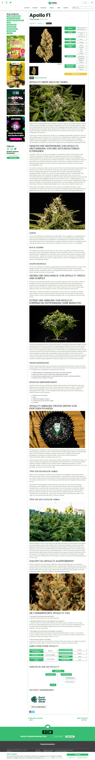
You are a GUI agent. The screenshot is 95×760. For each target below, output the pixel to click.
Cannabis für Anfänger (15, 20)
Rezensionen (11, 27)
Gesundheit (11, 31)
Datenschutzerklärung (61, 751)
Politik (9, 33)
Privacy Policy (48, 758)
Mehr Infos (75, 74)
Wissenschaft (12, 29)
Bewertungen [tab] (40, 78)
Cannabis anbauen (13, 16)
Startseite (32, 23)
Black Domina (81, 36)
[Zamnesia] (16, 48)
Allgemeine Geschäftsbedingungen (64, 750)
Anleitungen (11, 24)
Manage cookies (82, 757)
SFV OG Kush (69, 681)
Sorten (40, 23)
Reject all (71, 757)
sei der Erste (44, 19)
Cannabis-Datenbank (48, 750)
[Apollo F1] (45, 45)
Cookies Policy (59, 758)
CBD (8, 22)
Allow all (77, 754)
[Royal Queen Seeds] (16, 102)
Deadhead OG (81, 32)
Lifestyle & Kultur (13, 18)
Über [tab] (31, 78)
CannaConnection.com (52, 3)
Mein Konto (38, 751)
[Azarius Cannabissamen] (16, 75)
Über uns (38, 750)
